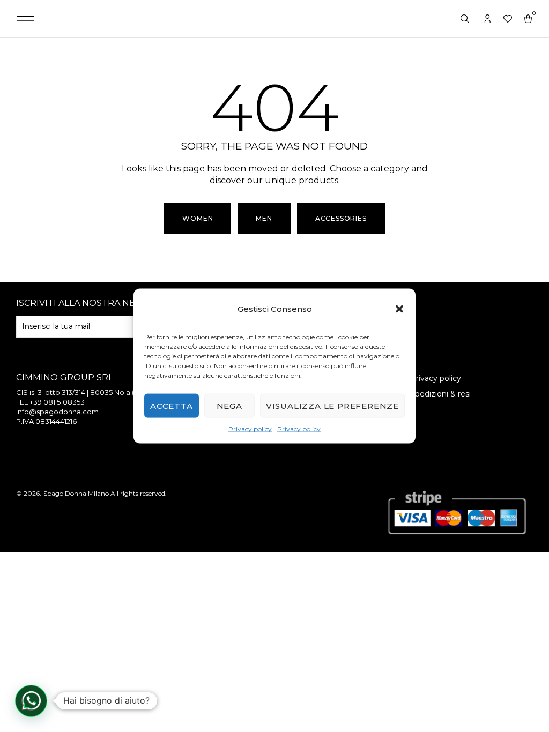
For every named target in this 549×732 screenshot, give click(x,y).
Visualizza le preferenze (332, 406)
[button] (399, 309)
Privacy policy (250, 429)
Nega (229, 406)
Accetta (171, 406)
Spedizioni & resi (440, 394)
